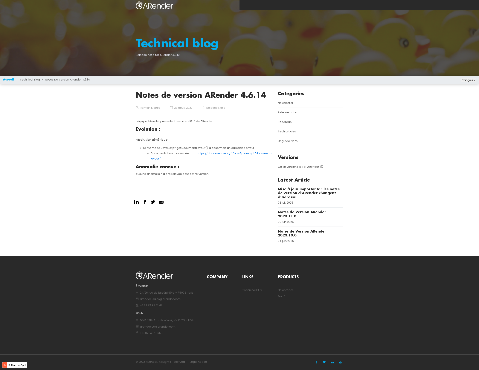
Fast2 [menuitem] (281, 296)
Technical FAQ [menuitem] (252, 290)
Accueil (8, 79)
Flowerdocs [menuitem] (286, 290)
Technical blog (30, 79)
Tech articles (287, 131)
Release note (215, 108)
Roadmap (285, 122)
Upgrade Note (288, 141)
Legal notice (198, 362)
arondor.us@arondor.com (158, 327)
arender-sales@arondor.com (160, 299)
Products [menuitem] (288, 277)
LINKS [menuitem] (247, 277)
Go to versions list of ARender (298, 167)
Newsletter (285, 103)
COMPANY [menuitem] (217, 277)
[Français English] (468, 80)
